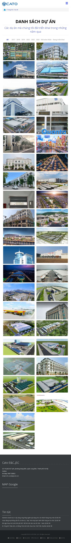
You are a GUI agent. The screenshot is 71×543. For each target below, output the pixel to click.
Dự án (16, 10)
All (8, 40)
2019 (23, 40)
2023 (33, 40)
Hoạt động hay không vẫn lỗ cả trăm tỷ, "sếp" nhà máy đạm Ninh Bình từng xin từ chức (28, 520)
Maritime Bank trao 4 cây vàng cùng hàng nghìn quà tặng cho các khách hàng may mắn (28, 518)
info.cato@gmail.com (12, 476)
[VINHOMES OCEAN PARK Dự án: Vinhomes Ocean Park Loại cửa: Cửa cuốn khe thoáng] (19, 221)
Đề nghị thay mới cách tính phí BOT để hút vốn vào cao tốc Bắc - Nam (23, 523)
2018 (18, 40)
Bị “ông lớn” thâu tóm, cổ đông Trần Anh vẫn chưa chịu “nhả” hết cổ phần (24, 526)
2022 (28, 40)
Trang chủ (9, 10)
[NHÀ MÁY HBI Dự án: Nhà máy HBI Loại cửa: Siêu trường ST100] (52, 403)
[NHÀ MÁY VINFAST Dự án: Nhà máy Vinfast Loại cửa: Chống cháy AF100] (19, 275)
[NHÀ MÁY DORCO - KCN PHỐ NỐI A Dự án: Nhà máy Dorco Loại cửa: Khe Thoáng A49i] (52, 384)
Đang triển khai (59, 40)
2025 (37, 40)
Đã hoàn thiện (46, 40)
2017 (13, 40)
